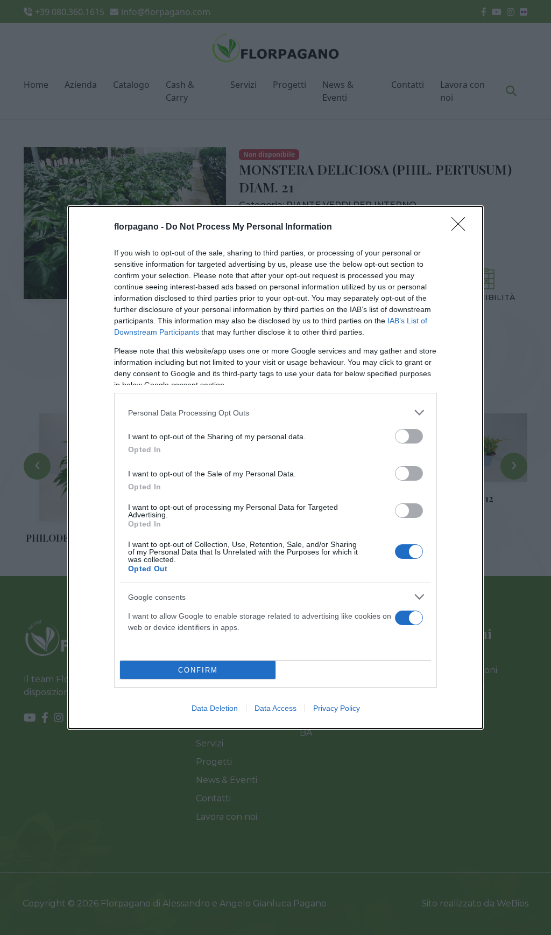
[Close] (461, 227)
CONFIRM (198, 670)
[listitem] (275, 412)
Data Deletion (215, 708)
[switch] (409, 436)
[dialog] (275, 467)
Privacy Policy (336, 708)
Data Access (275, 708)
